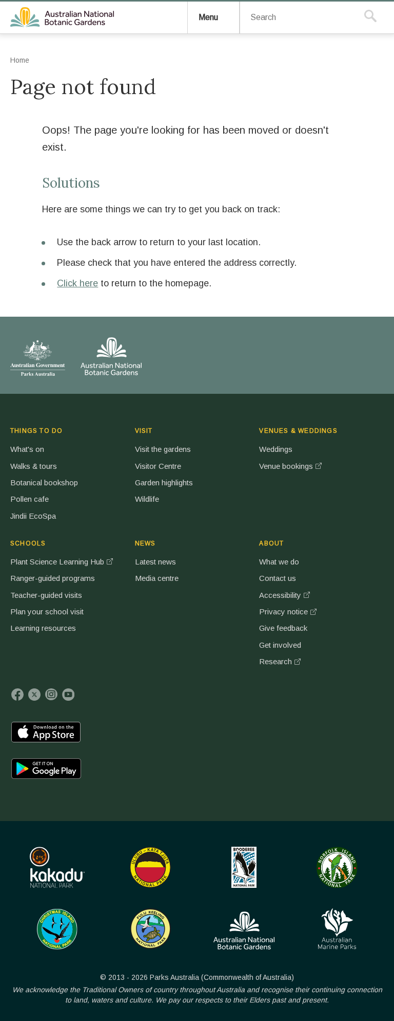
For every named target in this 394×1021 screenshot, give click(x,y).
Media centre (157, 578)
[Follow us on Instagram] (51, 694)
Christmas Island (57, 929)
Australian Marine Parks (337, 928)
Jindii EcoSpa (33, 516)
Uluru (150, 867)
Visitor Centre (158, 466)
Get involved (280, 645)
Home (19, 60)
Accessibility (280, 595)
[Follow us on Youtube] (68, 694)
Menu (208, 17)
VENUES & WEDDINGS (298, 430)
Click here (77, 283)
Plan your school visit (47, 611)
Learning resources (43, 628)
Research (275, 661)
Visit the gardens (163, 449)
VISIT (144, 430)
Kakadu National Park (57, 867)
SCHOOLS (28, 543)
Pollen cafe (29, 499)
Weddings (275, 449)
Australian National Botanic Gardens (63, 17)
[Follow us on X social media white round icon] (34, 694)
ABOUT (271, 543)
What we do (279, 561)
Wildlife (147, 499)
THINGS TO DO (36, 430)
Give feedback (283, 628)
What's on (27, 449)
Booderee (244, 867)
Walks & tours (33, 466)
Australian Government (37, 358)
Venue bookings (286, 466)
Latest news (155, 561)
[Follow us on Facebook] (17, 694)
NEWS (145, 543)
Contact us (277, 578)
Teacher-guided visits (46, 595)
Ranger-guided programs (52, 578)
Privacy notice (283, 611)
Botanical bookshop (44, 482)
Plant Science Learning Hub (57, 561)
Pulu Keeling (150, 929)
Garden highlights (164, 482)
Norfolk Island (337, 867)
